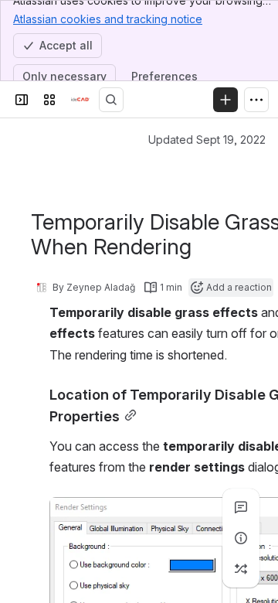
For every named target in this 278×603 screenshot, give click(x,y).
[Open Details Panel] (241, 538)
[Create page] (241, 569)
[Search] (111, 99)
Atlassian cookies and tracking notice (107, 19)
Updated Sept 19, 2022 (207, 139)
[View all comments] (241, 507)
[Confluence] (80, 99)
